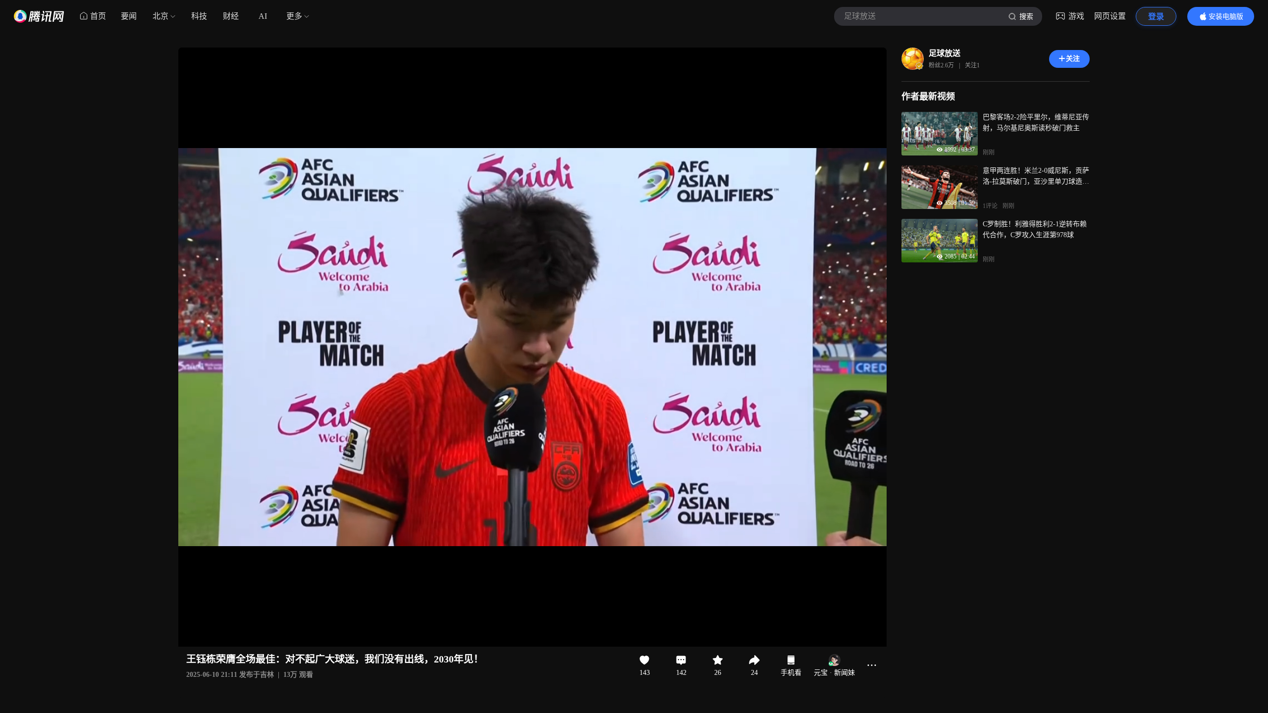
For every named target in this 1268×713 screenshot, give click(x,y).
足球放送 (944, 53)
